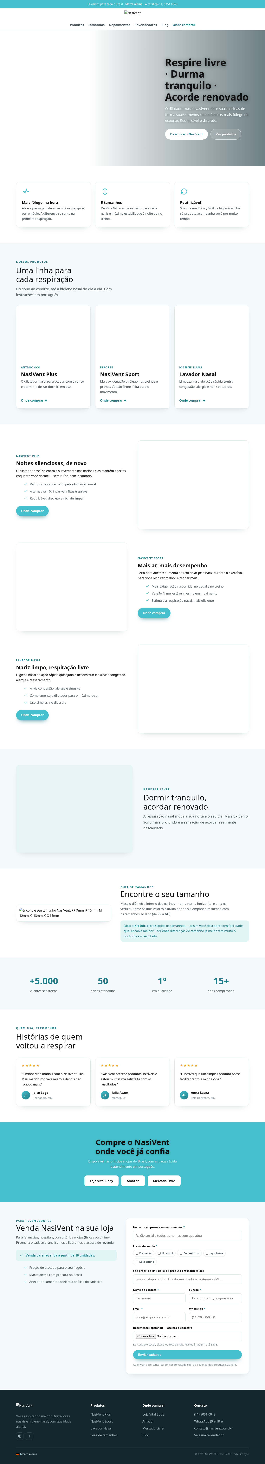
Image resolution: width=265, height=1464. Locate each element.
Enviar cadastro (149, 1354)
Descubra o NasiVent (186, 134)
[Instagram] (19, 1436)
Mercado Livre (164, 1181)
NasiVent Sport (102, 1421)
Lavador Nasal (101, 1428)
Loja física (216, 1253)
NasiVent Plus (101, 1414)
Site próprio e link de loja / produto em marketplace (168, 1271)
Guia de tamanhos (104, 1435)
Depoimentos (119, 25)
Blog (164, 25)
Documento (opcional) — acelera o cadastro (162, 1328)
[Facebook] (29, 1436)
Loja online (146, 1261)
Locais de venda (145, 1246)
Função (195, 1290)
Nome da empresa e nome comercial (159, 1227)
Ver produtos (226, 134)
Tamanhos (96, 25)
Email (138, 1309)
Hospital (167, 1253)
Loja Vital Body (101, 1181)
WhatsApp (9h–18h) (208, 1421)
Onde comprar (184, 25)
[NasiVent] (132, 15)
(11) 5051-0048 (204, 1414)
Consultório (191, 1253)
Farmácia (145, 1253)
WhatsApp (197, 1309)
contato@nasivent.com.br (213, 1428)
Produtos (77, 25)
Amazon (133, 1181)
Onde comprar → (34, 400)
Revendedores (145, 25)
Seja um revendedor (209, 1435)
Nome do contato (146, 1290)
